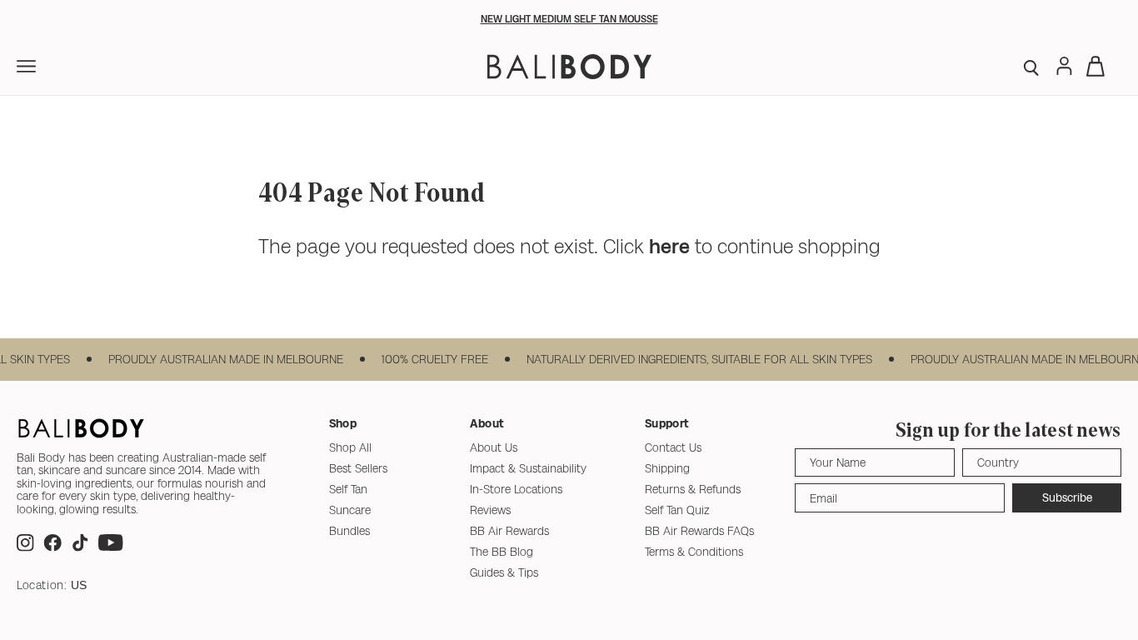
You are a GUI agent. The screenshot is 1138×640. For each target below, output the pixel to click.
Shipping (667, 468)
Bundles (349, 531)
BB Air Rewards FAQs (699, 531)
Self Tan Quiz (677, 510)
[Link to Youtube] (110, 547)
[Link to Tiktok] (80, 547)
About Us (493, 447)
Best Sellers (358, 468)
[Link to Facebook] (52, 547)
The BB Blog (501, 551)
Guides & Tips (504, 572)
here (669, 246)
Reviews (490, 510)
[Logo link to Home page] (569, 66)
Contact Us (673, 447)
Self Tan (348, 489)
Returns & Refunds (693, 489)
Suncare (350, 510)
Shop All (350, 447)
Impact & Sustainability (528, 468)
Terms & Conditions (694, 551)
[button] (1032, 66)
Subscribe (1067, 497)
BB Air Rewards (509, 531)
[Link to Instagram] (25, 547)
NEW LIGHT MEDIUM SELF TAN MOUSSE (569, 18)
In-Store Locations (516, 489)
